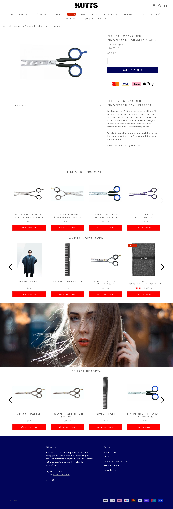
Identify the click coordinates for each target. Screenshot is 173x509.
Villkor (106, 456)
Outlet (71, 14)
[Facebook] (47, 480)
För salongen (89, 14)
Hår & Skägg (110, 14)
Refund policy (110, 470)
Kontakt (102, 19)
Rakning (127, 14)
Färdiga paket (19, 14)
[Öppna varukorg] (165, 5)
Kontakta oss (110, 452)
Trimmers (57, 14)
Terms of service (111, 465)
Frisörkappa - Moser (29, 281)
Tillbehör (156, 14)
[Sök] (159, 5)
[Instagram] (53, 480)
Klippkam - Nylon (105, 414)
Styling (141, 14)
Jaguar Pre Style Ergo (29, 414)
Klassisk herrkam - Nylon (67, 281)
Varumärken (73, 19)
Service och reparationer (115, 461)
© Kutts (14, 501)
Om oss (89, 19)
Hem (4, 26)
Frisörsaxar (39, 14)
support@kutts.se (61, 474)
